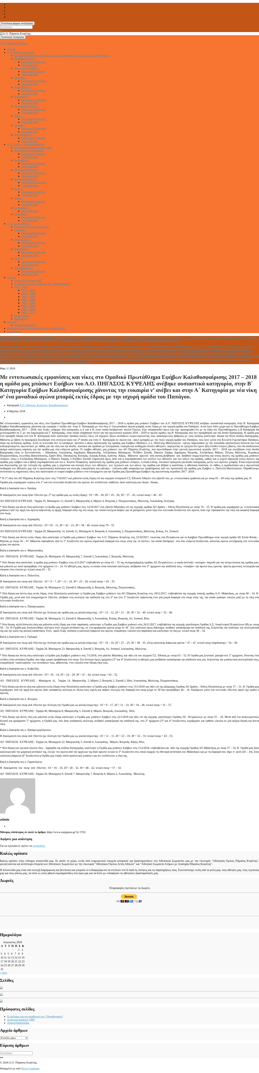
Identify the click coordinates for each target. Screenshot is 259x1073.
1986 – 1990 (28, 299)
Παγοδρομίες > (22, 87)
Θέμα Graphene (30, 1068)
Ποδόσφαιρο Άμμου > (26, 106)
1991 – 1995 (28, 302)
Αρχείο (11, 277)
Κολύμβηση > (22, 160)
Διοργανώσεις (22, 315)
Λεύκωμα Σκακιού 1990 (28, 280)
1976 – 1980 (28, 293)
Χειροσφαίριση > (24, 134)
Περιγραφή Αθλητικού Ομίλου (62, 55)
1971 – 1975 (28, 290)
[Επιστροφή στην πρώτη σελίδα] (31, 33)
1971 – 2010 (21, 287)
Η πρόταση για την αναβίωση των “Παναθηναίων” (42, 283)
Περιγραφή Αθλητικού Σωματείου (33, 147)
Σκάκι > (18, 115)
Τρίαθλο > (20, 125)
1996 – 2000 (28, 306)
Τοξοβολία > (21, 214)
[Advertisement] (20, 908)
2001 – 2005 (28, 309)
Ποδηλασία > (21, 96)
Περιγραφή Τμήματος (33, 61)
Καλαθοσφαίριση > (25, 58)
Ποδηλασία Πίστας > (26, 179)
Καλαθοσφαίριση (58, 405)
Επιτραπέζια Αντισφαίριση (29, 150)
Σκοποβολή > (21, 207)
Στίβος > (19, 198)
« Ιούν (3, 972)
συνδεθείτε (39, 845)
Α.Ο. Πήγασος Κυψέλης (14, 43)
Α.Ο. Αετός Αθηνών (18, 223)
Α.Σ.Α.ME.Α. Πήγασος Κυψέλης (26, 144)
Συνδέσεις (36, 328)
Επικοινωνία (14, 331)
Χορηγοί (12, 321)
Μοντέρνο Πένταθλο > (27, 68)
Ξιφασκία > (20, 77)
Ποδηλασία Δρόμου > (26, 169)
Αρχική (11, 49)
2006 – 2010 (28, 312)
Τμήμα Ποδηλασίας (25, 325)
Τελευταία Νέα (29, 65)
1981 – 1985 (28, 296)
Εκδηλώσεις (21, 318)
